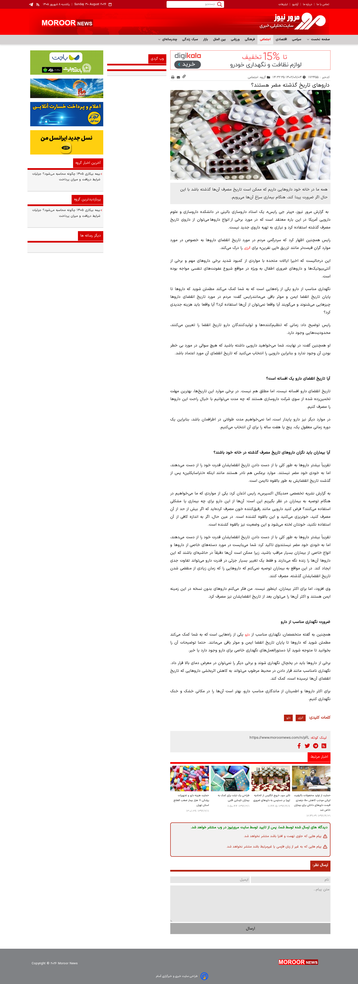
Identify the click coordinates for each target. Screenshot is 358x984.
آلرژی (247, 248)
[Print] (172, 77)
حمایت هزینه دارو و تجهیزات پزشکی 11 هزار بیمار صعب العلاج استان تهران (191, 800)
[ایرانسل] (65, 142)
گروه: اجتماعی (257, 77)
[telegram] (31, 4)
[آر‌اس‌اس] (324, 745)
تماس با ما (323, 4)
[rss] (38, 4)
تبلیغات (283, 4)
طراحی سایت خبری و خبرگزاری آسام (177, 976)
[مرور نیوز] (179, 22)
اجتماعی (265, 39)
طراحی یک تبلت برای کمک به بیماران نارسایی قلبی (233, 797)
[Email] (178, 77)
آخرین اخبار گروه (88, 163)
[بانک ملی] (65, 88)
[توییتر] (307, 745)
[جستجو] (219, 4)
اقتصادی (281, 39)
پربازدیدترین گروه (87, 199)
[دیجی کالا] (250, 60)
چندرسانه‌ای (169, 39)
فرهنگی (250, 39)
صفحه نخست (320, 39)
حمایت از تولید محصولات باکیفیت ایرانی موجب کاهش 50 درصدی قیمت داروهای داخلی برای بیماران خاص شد (312, 802)
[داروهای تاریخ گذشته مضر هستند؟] (250, 135)
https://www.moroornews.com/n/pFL (279, 737)
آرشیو (295, 4)
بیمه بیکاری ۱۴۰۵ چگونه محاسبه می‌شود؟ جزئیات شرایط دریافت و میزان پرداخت (66, 177)
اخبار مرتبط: (319, 757)
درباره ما (307, 4)
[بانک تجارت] (65, 62)
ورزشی (235, 39)
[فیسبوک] (299, 745)
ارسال (250, 928)
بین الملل (219, 39)
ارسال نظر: (320, 865)
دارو (247, 634)
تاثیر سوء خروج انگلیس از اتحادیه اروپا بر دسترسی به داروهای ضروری (271, 797)
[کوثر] (65, 114)
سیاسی (296, 39)
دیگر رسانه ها (90, 235)
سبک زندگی (190, 39)
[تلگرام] (315, 745)
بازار (205, 39)
